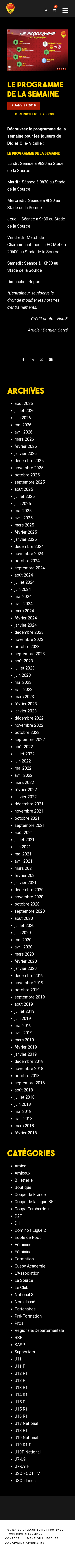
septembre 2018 (30, 1082)
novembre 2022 (29, 725)
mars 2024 (24, 610)
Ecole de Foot (28, 1237)
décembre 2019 (29, 975)
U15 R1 (21, 1409)
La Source (24, 1280)
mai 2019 (23, 1025)
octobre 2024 (27, 560)
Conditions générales (24, 1543)
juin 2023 (23, 675)
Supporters (25, 1351)
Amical (21, 1165)
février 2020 (26, 961)
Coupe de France (30, 1194)
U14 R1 (21, 1394)
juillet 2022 (25, 753)
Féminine (23, 1244)
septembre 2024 (30, 567)
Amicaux (22, 1173)
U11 (18, 1359)
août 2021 (24, 832)
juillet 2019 (25, 1011)
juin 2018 (23, 1104)
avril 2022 (23, 775)
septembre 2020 (30, 911)
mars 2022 (24, 782)
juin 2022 (23, 761)
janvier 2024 (26, 625)
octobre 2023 (27, 646)
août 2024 (24, 575)
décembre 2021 (29, 803)
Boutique (23, 1187)
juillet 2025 (25, 496)
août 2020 (24, 918)
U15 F (20, 1401)
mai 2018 (23, 1111)
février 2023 (26, 703)
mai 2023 (23, 682)
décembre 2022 (29, 718)
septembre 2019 (30, 997)
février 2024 (26, 618)
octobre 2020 (27, 904)
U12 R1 (21, 1373)
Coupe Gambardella (32, 1208)
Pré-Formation (28, 1316)
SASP (20, 1344)
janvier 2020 (26, 968)
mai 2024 (23, 596)
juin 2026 (23, 417)
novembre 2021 (29, 811)
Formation (24, 1258)
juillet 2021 (25, 839)
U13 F (20, 1380)
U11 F (20, 1366)
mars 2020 (24, 954)
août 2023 (24, 660)
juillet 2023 (25, 668)
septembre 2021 (30, 825)
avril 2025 (23, 517)
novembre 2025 (29, 467)
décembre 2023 (29, 632)
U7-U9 (20, 1459)
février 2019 (26, 1047)
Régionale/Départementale (39, 1330)
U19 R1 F (23, 1444)
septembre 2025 (30, 482)
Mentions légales (43, 1538)
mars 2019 (24, 1039)
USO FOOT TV (27, 1473)
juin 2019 (23, 1018)
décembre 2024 (29, 546)
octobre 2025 (27, 474)
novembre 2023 (29, 639)
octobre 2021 (27, 818)
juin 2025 (23, 503)
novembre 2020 (29, 896)
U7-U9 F (22, 1466)
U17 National (26, 1423)
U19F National (28, 1452)
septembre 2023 (30, 653)
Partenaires (25, 1308)
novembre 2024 (29, 553)
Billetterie (24, 1180)
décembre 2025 (29, 460)
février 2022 (26, 789)
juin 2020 (23, 932)
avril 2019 (23, 1032)
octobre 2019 (27, 989)
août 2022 (24, 746)
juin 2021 (23, 846)
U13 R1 (21, 1387)
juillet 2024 (25, 582)
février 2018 (26, 1132)
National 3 (24, 1294)
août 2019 (24, 1004)
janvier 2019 (26, 1054)
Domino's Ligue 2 (30, 1230)
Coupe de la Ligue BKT (35, 1201)
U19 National (26, 1437)
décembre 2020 (29, 889)
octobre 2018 (27, 1075)
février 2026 (26, 446)
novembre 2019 (29, 982)
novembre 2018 (29, 1068)
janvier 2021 (26, 882)
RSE (18, 1337)
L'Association (27, 1273)
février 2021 (26, 875)
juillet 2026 (25, 410)
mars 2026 (24, 439)
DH (17, 1223)
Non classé (25, 1301)
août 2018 (24, 1090)
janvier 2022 (26, 796)
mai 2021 (23, 854)
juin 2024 (23, 589)
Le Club (21, 1287)
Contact (12, 1538)
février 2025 (26, 532)
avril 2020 (23, 946)
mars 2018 (24, 1125)
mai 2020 (23, 939)
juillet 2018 (25, 1097)
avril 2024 (23, 603)
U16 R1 (21, 1416)
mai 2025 (23, 510)
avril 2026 (23, 432)
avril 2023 (23, 689)
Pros (19, 1323)
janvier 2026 (26, 453)
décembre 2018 (29, 1061)
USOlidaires (25, 1480)
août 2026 (24, 403)
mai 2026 (23, 424)
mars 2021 (24, 868)
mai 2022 (23, 768)
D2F (18, 1216)
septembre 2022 (30, 739)
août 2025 (24, 489)
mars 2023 (24, 696)
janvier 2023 (26, 710)
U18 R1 (21, 1430)
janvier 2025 (26, 539)
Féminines (24, 1251)
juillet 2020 (25, 925)
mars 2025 (24, 525)
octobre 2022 (27, 732)
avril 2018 (23, 1118)
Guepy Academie (30, 1266)
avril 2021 (23, 861)
